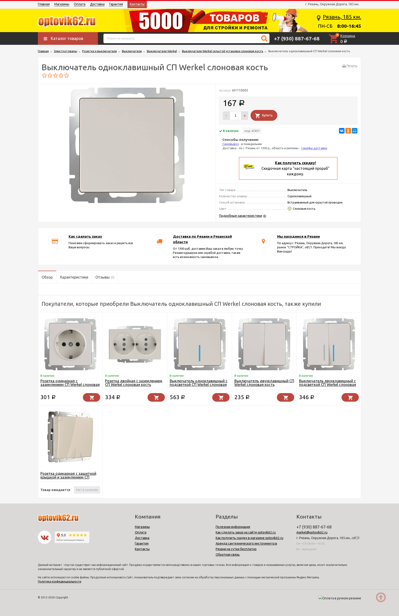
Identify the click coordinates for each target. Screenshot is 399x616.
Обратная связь (228, 554)
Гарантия (116, 4)
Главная (44, 4)
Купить (267, 115)
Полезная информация (233, 527)
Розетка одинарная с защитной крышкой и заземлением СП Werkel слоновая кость (68, 477)
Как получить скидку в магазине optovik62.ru (249, 538)
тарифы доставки (314, 148)
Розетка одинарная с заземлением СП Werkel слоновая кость (70, 384)
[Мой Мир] (354, 131)
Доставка (97, 4)
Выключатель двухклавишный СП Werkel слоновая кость (264, 383)
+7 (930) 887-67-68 (297, 38)
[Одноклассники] (348, 131)
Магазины (61, 4)
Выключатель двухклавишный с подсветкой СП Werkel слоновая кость (327, 384)
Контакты (137, 4)
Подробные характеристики (240, 216)
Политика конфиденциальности (59, 581)
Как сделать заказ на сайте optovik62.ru (246, 532)
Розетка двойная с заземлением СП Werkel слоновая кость (133, 383)
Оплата (79, 4)
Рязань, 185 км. (342, 17)
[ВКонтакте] (342, 131)
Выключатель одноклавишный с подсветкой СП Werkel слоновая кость (198, 384)
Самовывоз (230, 144)
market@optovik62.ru (311, 532)
